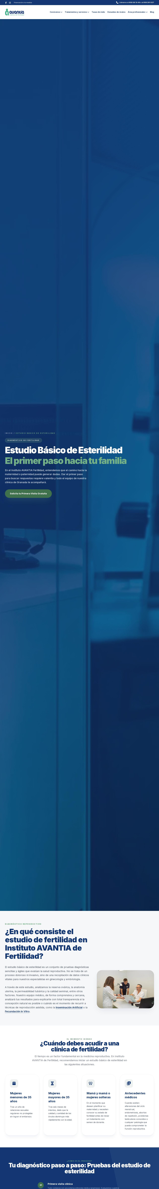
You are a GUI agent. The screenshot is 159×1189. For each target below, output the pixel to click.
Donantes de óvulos (116, 12)
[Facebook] (6, 2)
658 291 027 (148, 2)
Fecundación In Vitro (17, 1011)
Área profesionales (136, 12)
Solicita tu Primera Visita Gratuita (28, 493)
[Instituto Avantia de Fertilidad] (14, 12)
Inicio (9, 433)
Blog (152, 12)
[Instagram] (10, 2)
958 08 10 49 (134, 2)
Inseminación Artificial (69, 1007)
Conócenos (55, 12)
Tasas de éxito (98, 12)
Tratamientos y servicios (76, 12)
